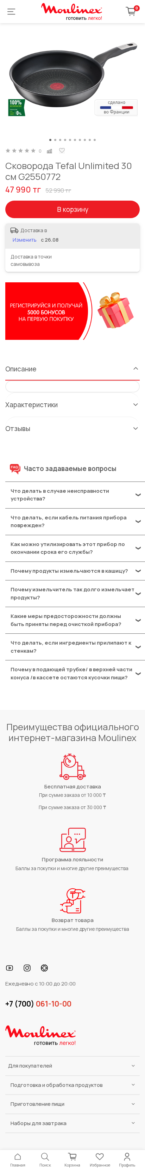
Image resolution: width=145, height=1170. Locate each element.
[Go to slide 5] (70, 140)
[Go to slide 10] (95, 140)
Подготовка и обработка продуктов (57, 1085)
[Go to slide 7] (80, 140)
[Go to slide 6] (75, 140)
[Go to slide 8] (85, 140)
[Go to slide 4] (65, 140)
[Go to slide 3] (60, 140)
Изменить (25, 240)
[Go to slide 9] (90, 140)
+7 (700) (38, 1004)
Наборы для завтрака (39, 1123)
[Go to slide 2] (55, 140)
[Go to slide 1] (50, 140)
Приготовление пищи (37, 1104)
